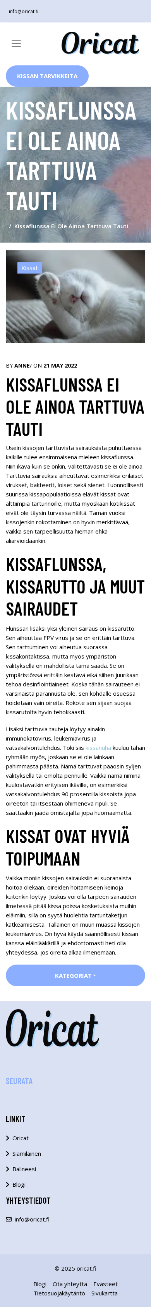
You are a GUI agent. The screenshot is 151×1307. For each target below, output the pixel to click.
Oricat (20, 1138)
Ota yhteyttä (70, 1284)
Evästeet (105, 1284)
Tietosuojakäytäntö (59, 1293)
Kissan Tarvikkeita (47, 76)
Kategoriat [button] (73, 975)
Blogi (19, 1184)
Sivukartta (104, 1293)
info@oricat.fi (23, 11)
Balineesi (24, 1169)
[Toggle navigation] (16, 43)
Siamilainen (26, 1153)
